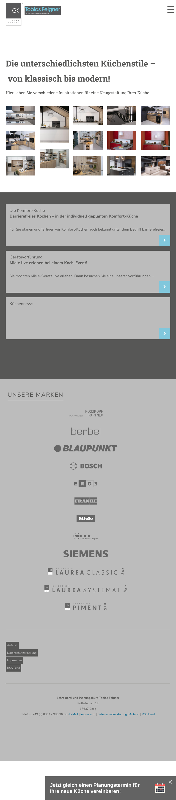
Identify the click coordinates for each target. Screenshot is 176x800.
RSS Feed (13, 668)
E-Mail (73, 714)
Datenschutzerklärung (21, 653)
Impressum (14, 660)
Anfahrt (12, 645)
